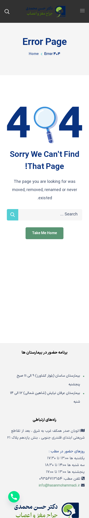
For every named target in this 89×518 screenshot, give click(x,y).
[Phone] (14, 496)
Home (34, 54)
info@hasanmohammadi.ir (59, 485)
